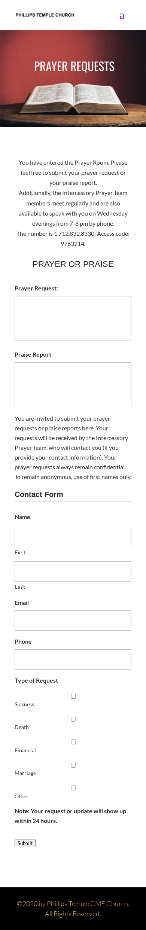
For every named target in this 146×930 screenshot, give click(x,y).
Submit (25, 843)
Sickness (24, 704)
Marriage (25, 773)
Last (20, 587)
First (20, 552)
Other (21, 796)
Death (22, 727)
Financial (25, 750)
